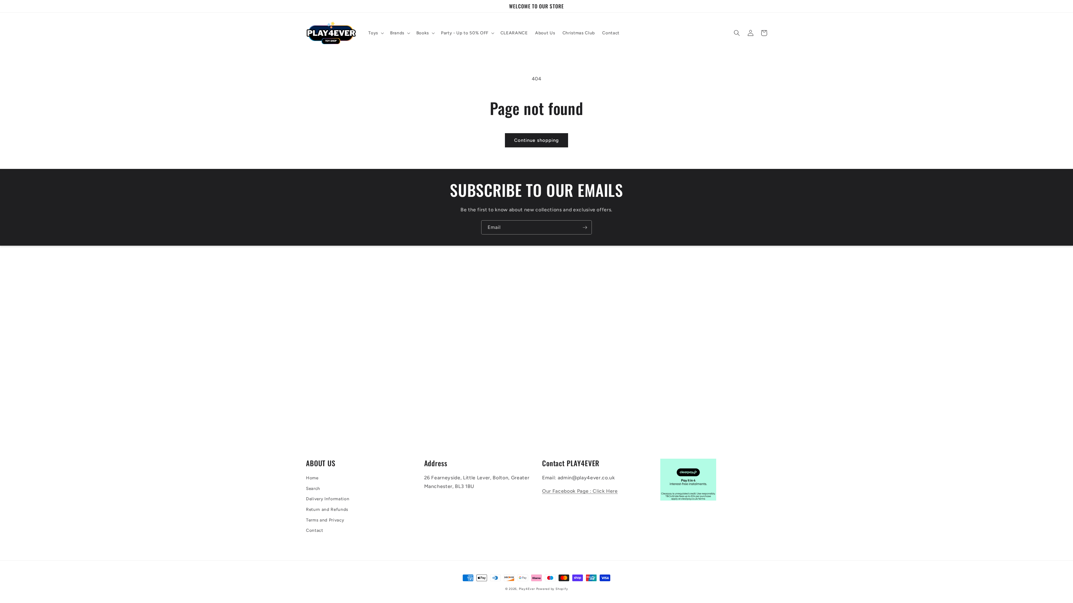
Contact (314, 530)
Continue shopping (536, 140)
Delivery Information (327, 498)
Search (313, 488)
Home (312, 477)
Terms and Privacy (325, 520)
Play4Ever (527, 589)
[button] (375, 33)
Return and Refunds (327, 509)
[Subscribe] (585, 227)
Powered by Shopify (552, 589)
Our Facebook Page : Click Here (580, 491)
